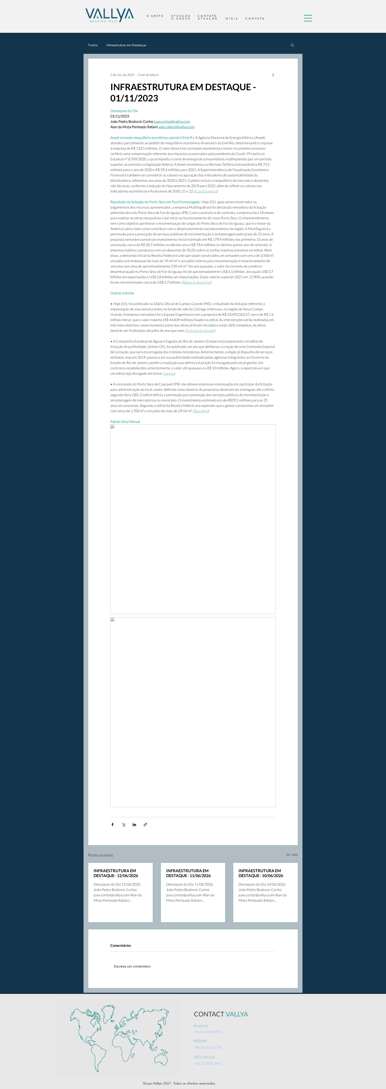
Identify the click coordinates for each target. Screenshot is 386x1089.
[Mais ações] (273, 74)
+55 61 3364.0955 (208, 1032)
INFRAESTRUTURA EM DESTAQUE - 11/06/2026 (188, 873)
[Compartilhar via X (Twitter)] (123, 824)
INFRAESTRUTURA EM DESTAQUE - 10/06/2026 (261, 873)
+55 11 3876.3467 (208, 1063)
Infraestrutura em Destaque (126, 45)
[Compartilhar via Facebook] (112, 824)
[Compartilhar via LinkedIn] (134, 824)
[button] (308, 18)
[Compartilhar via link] (145, 824)
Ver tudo (292, 854)
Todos (93, 45)
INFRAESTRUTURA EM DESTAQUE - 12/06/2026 (116, 873)
